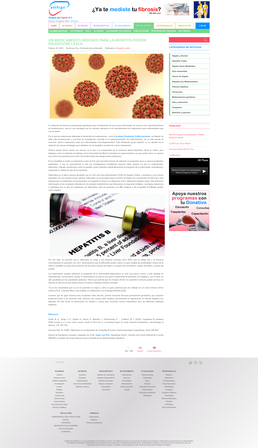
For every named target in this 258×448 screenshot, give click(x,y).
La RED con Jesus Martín (180, 143)
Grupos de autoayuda (94, 423)
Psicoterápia (126, 381)
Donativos (59, 393)
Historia (59, 375)
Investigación (59, 384)
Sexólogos (169, 390)
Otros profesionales (169, 407)
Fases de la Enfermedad (82, 384)
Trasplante (177, 107)
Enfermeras (169, 378)
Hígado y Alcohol (180, 56)
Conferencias (59, 396)
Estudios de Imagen (106, 381)
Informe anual (59, 398)
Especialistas (94, 417)
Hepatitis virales (123, 48)
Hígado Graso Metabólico (184, 66)
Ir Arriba (60, 362)
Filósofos (169, 401)
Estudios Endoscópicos (105, 378)
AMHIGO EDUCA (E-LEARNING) (66, 426)
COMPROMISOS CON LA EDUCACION (65, 417)
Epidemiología (82, 381)
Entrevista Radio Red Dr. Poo (181, 149)
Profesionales (165, 26)
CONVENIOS (66, 423)
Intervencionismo (127, 387)
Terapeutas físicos (169, 384)
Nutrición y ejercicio (181, 112)
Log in (202, 26)
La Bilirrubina (174, 155)
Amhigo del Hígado (60, 10)
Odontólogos (169, 387)
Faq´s (88, 31)
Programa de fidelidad (163, 31)
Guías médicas (59, 401)
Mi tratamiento (123, 26)
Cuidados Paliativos (169, 393)
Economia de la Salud (59, 404)
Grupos (59, 387)
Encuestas (106, 390)
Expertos (94, 420)
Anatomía (82, 375)
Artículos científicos (59, 407)
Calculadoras (106, 387)
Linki (136, 445)
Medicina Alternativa (169, 398)
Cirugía (127, 390)
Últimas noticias (58, 31)
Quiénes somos (59, 378)
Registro (59, 390)
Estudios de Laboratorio (106, 375)
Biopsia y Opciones (106, 384)
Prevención (177, 92)
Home (54, 26)
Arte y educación (180, 102)
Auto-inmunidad (179, 71)
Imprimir (140, 351)
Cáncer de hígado (180, 76)
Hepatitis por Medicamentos (185, 82)
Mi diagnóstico (101, 26)
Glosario (99, 31)
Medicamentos (126, 384)
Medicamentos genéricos (183, 97)
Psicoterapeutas (169, 381)
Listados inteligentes (59, 381)
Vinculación (184, 26)
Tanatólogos (169, 396)
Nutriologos (169, 404)
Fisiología (82, 378)
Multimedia (184, 31)
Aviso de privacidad (66, 429)
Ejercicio (127, 378)
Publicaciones (141, 31)
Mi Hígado (83, 26)
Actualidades (143, 26)
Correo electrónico (154, 351)
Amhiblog (94, 413)
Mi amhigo (67, 26)
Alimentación (127, 375)
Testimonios (76, 31)
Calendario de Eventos (118, 31)
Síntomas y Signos (82, 387)
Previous (94, 12)
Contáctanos (65, 432)
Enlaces (66, 420)
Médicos (169, 375)
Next (186, 12)
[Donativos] (189, 230)
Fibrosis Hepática (180, 87)
